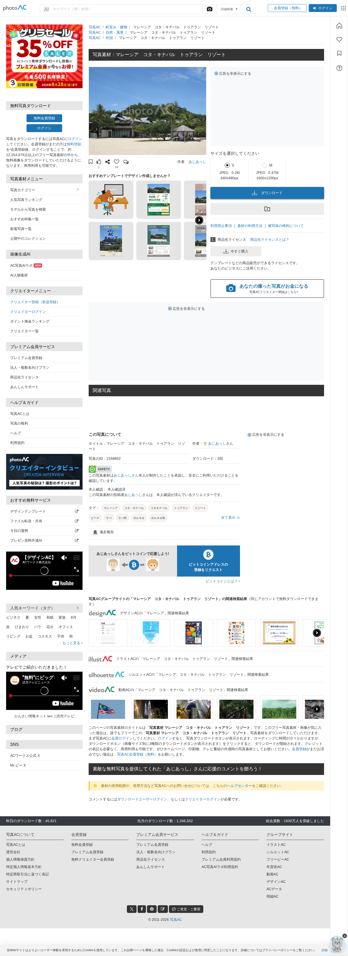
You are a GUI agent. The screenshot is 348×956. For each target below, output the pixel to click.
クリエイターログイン (28, 312)
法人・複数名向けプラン (29, 367)
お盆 (29, 636)
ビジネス (13, 617)
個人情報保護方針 (20, 859)
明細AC (272, 896)
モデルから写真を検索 (28, 209)
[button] (90, 162)
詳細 (325, 950)
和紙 (49, 617)
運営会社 (13, 852)
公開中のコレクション (28, 238)
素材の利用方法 (249, 226)
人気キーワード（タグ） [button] (32, 608)
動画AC (272, 874)
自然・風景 (115, 32)
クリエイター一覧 (24, 331)
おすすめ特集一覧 (24, 219)
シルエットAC (277, 852)
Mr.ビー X (18, 765)
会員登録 (299, 749)
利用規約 (17, 443)
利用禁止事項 (221, 226)
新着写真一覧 (21, 229)
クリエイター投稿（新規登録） (35, 302)
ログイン (325, 8)
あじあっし (197, 162)
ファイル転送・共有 (26, 521)
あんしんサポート (24, 387)
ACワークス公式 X (25, 756)
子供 (60, 636)
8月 (73, 617)
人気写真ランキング (26, 200)
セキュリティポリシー (24, 889)
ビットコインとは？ (222, 581)
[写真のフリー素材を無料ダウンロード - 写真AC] (14, 8)
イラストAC (276, 845)
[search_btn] (248, 9)
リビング (13, 636)
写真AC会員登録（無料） (137, 754)
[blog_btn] (163, 909)
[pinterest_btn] (152, 909)
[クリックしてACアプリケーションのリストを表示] (343, 8)
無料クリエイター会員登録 (92, 859)
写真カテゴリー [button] (22, 190)
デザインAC (276, 881)
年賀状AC (274, 867)
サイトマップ (17, 881)
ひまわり (22, 627)
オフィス (66, 627)
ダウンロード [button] (272, 193)
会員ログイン (122, 738)
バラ (37, 627)
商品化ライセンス (24, 377)
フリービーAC (277, 859)
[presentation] (317, 633)
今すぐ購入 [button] (239, 251)
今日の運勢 (19, 531)
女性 (37, 617)
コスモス (45, 636)
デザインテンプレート (28, 511)
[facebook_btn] (142, 909)
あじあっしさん (126, 475)
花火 (49, 627)
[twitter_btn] (132, 909)
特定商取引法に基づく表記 (27, 874)
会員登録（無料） (287, 8)
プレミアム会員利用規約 (221, 859)
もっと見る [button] (71, 643)
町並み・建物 (116, 27)
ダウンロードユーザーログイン (142, 799)
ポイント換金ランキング (29, 321)
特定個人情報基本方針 (24, 867)
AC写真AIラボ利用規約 (220, 867)
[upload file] (209, 9)
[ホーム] (339, 25)
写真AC (95, 27)
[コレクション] (339, 53)
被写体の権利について (286, 226)
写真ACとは (19, 414)
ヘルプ (15, 433)
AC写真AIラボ (25, 265)
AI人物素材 (19, 275)
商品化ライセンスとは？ (269, 239)
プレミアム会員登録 (26, 358)
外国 (109, 38)
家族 (62, 617)
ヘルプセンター (239, 786)
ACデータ (274, 889)
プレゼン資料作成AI (26, 540)
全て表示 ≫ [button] (230, 517)
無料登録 (74, 144)
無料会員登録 (44, 118)
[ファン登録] (339, 39)
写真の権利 (19, 423)
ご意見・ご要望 (188, 909)
